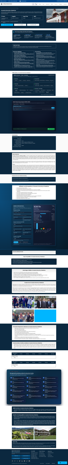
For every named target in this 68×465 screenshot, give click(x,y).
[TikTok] (27, 461)
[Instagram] (12, 461)
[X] (17, 461)
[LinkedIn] (22, 461)
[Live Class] (33, 4)
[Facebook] (15, 461)
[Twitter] (19, 461)
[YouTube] (24, 461)
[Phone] (36, 4)
